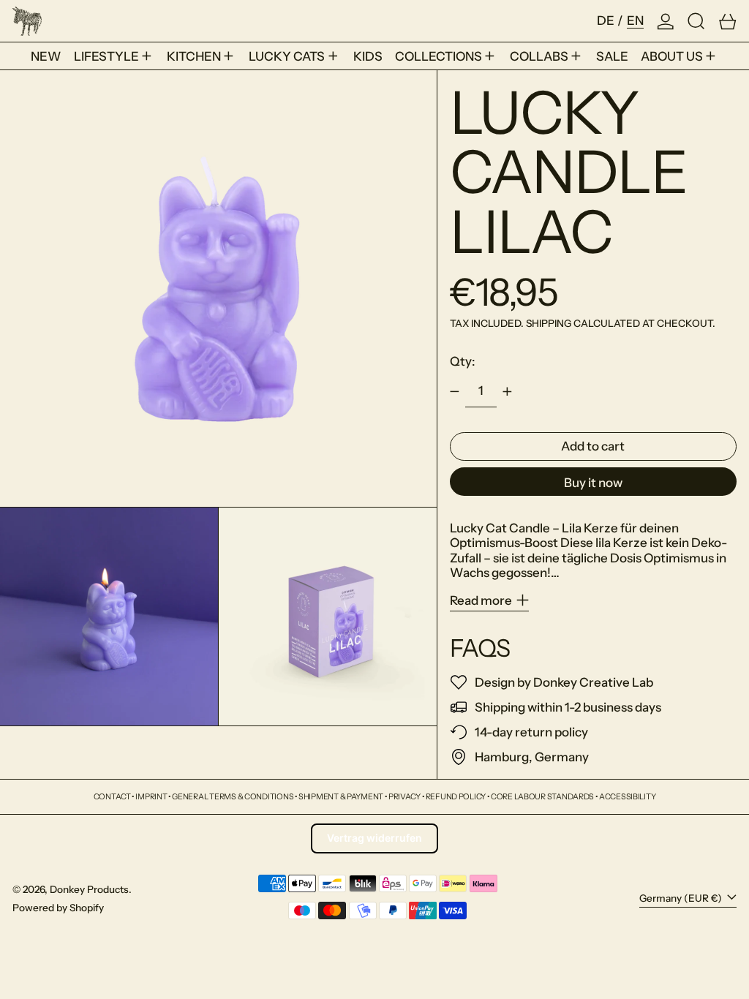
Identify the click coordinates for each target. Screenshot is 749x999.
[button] (696, 21)
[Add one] (508, 391)
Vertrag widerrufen (374, 838)
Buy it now (593, 482)
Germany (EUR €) (681, 898)
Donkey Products (89, 889)
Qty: (462, 361)
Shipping (548, 323)
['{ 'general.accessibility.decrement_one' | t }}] (454, 391)
